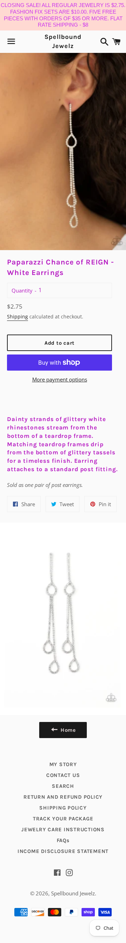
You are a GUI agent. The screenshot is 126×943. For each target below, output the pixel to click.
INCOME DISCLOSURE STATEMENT (63, 851)
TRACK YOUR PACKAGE (63, 818)
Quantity (22, 290)
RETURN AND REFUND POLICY (63, 797)
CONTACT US (63, 775)
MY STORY (63, 764)
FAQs (63, 840)
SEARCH (63, 786)
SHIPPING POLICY (62, 808)
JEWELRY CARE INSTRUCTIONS (63, 829)
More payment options (59, 379)
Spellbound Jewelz (62, 41)
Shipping (17, 316)
